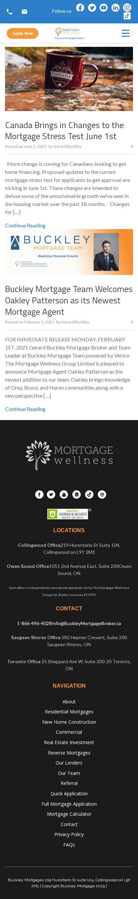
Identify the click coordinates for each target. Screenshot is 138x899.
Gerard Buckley (67, 146)
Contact (69, 824)
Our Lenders (69, 763)
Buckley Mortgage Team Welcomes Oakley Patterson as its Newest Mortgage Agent (69, 300)
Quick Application (69, 793)
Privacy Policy (69, 834)
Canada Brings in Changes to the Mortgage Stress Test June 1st (64, 130)
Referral (69, 783)
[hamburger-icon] (125, 33)
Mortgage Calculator (69, 814)
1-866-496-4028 (34, 623)
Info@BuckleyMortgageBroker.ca (86, 623)
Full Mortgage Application (69, 804)
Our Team (69, 773)
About (69, 701)
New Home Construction (69, 722)
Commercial (69, 732)
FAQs (69, 844)
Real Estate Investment (69, 742)
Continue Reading (25, 225)
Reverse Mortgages (69, 753)
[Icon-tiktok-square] (127, 16)
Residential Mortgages (69, 711)
